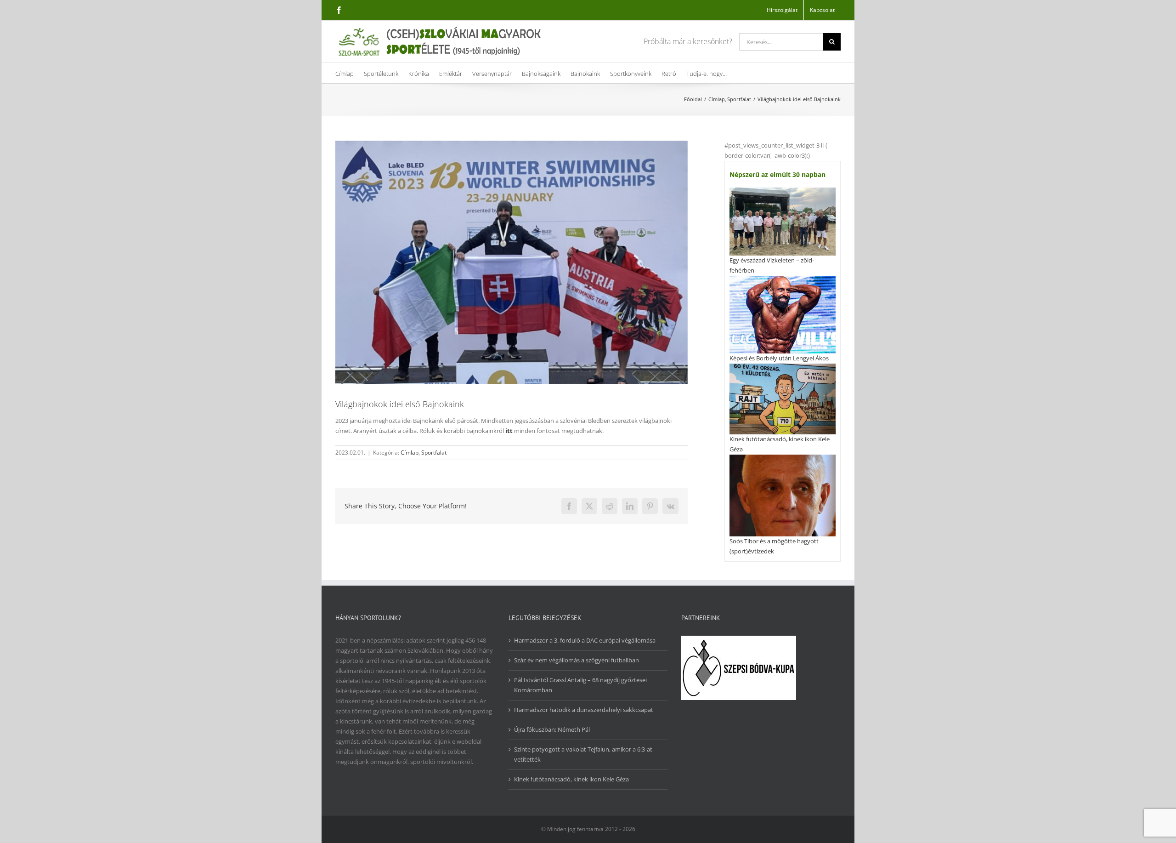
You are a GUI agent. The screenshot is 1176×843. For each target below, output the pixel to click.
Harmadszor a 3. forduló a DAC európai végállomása (585, 640)
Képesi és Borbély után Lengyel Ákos (779, 358)
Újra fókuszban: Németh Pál (552, 729)
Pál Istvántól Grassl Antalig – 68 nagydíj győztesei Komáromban (580, 685)
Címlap (409, 452)
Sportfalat (434, 452)
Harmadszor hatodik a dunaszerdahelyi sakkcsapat (583, 710)
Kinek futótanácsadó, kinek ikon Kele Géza (571, 779)
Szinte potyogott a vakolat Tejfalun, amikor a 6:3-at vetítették (583, 754)
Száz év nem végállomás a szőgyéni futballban (576, 660)
